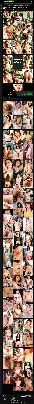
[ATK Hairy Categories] (1, 10)
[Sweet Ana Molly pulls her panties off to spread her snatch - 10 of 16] (8, 61)
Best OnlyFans (27, 5)
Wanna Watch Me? (21, 5)
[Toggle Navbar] (1, 1)
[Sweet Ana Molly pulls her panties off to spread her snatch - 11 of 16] (28, 61)
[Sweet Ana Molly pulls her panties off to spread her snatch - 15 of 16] (18, 80)
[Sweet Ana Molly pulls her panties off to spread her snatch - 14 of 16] (28, 76)
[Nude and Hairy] (9, 1)
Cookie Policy (13, 398)
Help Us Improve (5, 397)
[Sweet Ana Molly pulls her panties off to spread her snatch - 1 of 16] (8, 18)
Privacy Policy (13, 397)
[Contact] (1, 16)
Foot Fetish (24, 9)
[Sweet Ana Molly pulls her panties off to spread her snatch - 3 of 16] (28, 25)
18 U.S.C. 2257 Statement (14, 400)
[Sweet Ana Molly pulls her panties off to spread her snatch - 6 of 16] (28, 36)
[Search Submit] (32, 1)
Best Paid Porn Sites (29, 4)
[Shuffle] (31, 7)
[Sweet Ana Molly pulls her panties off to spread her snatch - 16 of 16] (18, 87)
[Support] (1, 14)
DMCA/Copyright (13, 399)
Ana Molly (4, 9)
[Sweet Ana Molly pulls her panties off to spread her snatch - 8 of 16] (18, 47)
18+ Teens (17, 9)
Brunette (21, 9)
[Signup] (1, 13)
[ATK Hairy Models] (1, 7)
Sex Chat (12, 5)
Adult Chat (8, 5)
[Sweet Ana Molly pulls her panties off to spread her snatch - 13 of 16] (18, 72)
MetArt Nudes (16, 5)
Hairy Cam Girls (23, 4)
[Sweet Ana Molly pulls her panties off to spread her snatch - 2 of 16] (18, 18)
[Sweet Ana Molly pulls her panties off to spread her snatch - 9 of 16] (28, 47)
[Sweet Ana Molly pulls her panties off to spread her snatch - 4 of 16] (8, 32)
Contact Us (4, 396)
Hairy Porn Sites (17, 4)
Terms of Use (13, 396)
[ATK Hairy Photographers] (1, 8)
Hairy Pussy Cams (11, 4)
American (8, 9)
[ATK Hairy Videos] (1, 5)
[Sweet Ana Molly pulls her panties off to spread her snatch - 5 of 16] (18, 32)
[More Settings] (32, 7)
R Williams (13, 9)
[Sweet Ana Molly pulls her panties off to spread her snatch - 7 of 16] (8, 47)
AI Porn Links (6, 4)
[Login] (1, 11)
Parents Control (5, 398)
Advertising (4, 399)
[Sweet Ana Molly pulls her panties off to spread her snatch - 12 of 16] (8, 76)
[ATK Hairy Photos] (1, 4)
